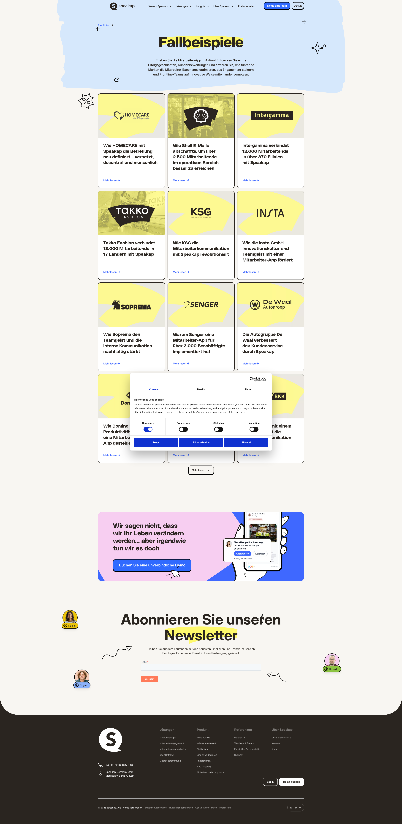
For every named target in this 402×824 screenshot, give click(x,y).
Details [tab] (201, 389)
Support (238, 755)
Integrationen (204, 760)
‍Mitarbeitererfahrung (170, 760)
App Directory (204, 766)
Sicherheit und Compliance (210, 772)
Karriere (276, 743)
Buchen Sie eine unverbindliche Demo (152, 565)
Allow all (246, 442)
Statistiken (202, 749)
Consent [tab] (154, 389)
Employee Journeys (207, 755)
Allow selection (201, 442)
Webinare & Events (244, 743)
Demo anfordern (277, 5)
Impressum (225, 807)
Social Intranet (167, 755)
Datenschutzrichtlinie (156, 807)
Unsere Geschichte (281, 737)
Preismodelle (245, 6)
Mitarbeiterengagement (172, 743)
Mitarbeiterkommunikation (173, 749)
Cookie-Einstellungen (206, 807)
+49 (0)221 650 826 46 (119, 765)
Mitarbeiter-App (168, 737)
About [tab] (248, 389)
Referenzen (240, 737)
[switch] (183, 429)
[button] (160, 6)
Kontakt (276, 749)
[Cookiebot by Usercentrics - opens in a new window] (254, 379)
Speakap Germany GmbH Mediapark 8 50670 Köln (120, 773)
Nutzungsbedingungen (181, 807)
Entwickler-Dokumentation (247, 749)
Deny (156, 442)
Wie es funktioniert (206, 743)
